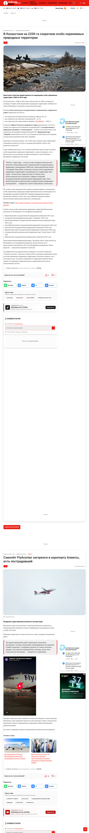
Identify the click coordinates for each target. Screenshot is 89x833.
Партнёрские (62, 3)
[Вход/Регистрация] (80, 3)
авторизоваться (18, 324)
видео (30, 567)
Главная (5, 13)
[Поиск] (77, 3)
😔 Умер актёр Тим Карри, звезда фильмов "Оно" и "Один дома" (73, 128)
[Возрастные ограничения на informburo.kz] (73, 3)
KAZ (84, 3)
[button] (78, 8)
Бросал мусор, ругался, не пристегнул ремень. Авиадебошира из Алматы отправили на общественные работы (41, 771)
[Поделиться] (85, 829)
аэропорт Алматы (12, 811)
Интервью (42, 3)
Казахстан (20, 297)
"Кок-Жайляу (39, 121)
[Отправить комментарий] (53, 328)
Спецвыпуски (52, 3)
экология (10, 297)
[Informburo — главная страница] (10, 3)
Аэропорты (30, 815)
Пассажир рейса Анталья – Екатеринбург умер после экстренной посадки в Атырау (14, 769)
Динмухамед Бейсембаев (22, 30)
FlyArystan (19, 815)
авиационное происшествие (41, 811)
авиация (9, 815)
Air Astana (25, 811)
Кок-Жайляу (31, 297)
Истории (25, 3)
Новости (17, 3)
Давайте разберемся (33, 3)
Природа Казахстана (44, 297)
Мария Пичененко (21, 567)
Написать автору (80, 42)
